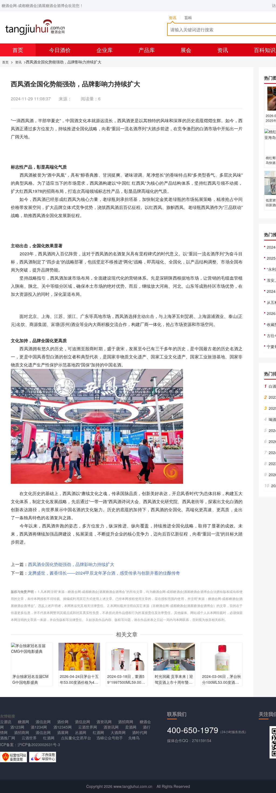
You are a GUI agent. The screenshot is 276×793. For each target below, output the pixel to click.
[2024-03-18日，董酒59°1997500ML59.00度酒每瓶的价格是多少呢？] (126, 663)
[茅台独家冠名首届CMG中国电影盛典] (32, 648)
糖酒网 (23, 721)
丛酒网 (80, 732)
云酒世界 (29, 737)
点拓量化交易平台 (76, 737)
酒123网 (17, 727)
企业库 (104, 50)
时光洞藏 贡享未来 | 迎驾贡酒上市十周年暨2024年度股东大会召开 (174, 682)
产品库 (147, 50)
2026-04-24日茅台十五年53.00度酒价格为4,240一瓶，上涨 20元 (79, 682)
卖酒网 (130, 727)
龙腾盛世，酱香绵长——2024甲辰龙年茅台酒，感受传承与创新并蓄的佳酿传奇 (104, 573)
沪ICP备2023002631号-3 (39, 744)
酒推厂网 (7, 737)
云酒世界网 (87, 727)
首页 (17, 50)
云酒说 (5, 721)
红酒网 (98, 732)
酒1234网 (39, 727)
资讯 (222, 50)
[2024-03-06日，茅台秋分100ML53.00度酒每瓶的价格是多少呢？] (221, 663)
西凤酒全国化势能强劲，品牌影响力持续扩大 (71, 564)
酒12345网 (62, 727)
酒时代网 (139, 732)
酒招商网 (125, 721)
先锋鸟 (134, 737)
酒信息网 (43, 721)
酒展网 (62, 732)
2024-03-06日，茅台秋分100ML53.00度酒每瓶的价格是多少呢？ (221, 682)
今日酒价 (60, 50)
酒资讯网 (104, 721)
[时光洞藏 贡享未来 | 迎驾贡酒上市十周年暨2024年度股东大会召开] (174, 656)
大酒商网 (118, 732)
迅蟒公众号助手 (109, 737)
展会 (186, 50)
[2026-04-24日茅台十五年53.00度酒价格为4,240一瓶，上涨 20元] (79, 663)
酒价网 (62, 721)
